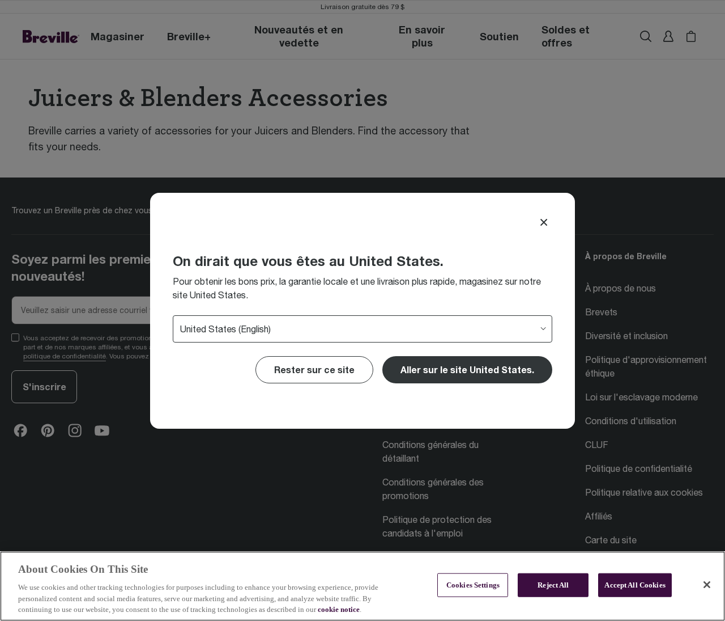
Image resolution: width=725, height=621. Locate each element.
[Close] (543, 222)
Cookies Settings (473, 585)
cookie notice (339, 609)
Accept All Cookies (634, 585)
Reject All (553, 585)
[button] (467, 369)
